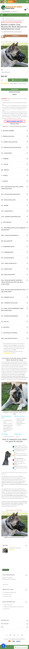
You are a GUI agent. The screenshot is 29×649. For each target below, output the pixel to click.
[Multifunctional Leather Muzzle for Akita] (14, 523)
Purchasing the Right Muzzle (10, 592)
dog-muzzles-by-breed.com (18, 639)
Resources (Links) (7, 594)
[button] (27, 15)
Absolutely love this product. (15, 547)
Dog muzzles (6, 608)
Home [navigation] (3, 19)
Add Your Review (22, 83)
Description (14, 89)
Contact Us (15, 11)
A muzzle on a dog (7, 596)
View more (5, 569)
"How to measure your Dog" (14, 121)
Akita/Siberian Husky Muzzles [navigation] (9, 18)
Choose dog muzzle (8, 604)
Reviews (14, 94)
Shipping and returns (14, 92)
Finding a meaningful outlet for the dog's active (14, 606)
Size (2, 69)
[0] (25, 10)
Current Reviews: (13, 83)
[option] (14, 54)
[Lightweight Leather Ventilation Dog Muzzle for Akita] (14, 396)
